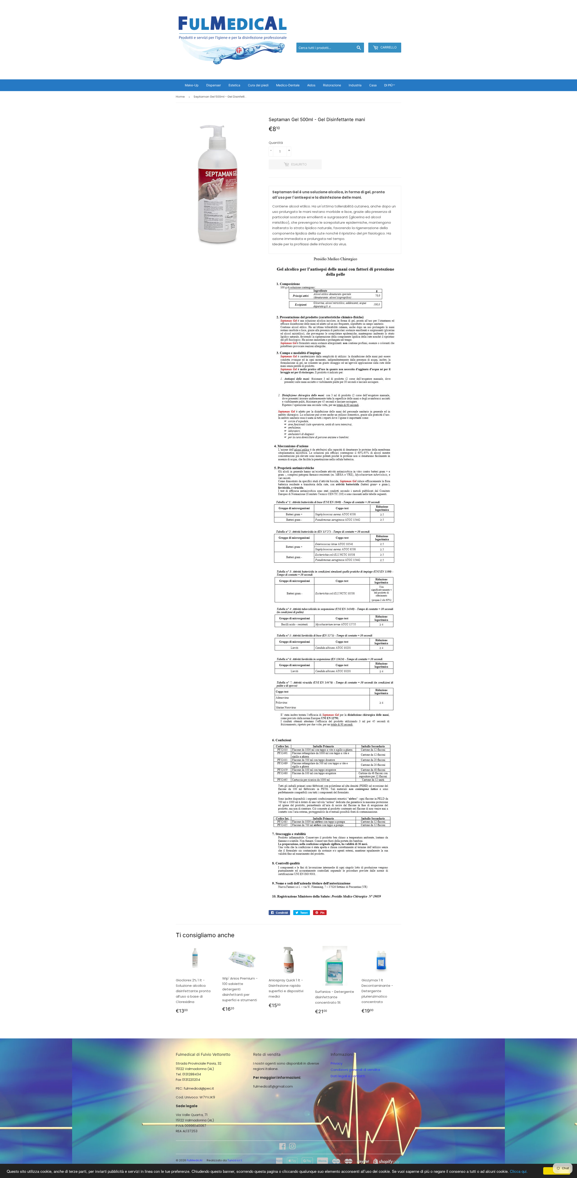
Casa (373, 85)
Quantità (276, 142)
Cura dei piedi (258, 85)
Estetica (234, 85)
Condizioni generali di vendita (355, 1069)
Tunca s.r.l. (235, 1160)
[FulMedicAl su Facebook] (282, 1147)
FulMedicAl (194, 1160)
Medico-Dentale (288, 85)
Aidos (311, 85)
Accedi (364, 37)
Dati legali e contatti (348, 1076)
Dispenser (213, 85)
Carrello (388, 47)
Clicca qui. (519, 1171)
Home (180, 96)
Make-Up (192, 85)
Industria (355, 85)
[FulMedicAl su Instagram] (292, 1147)
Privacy (336, 1063)
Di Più (388, 85)
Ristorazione (332, 85)
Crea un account (388, 37)
